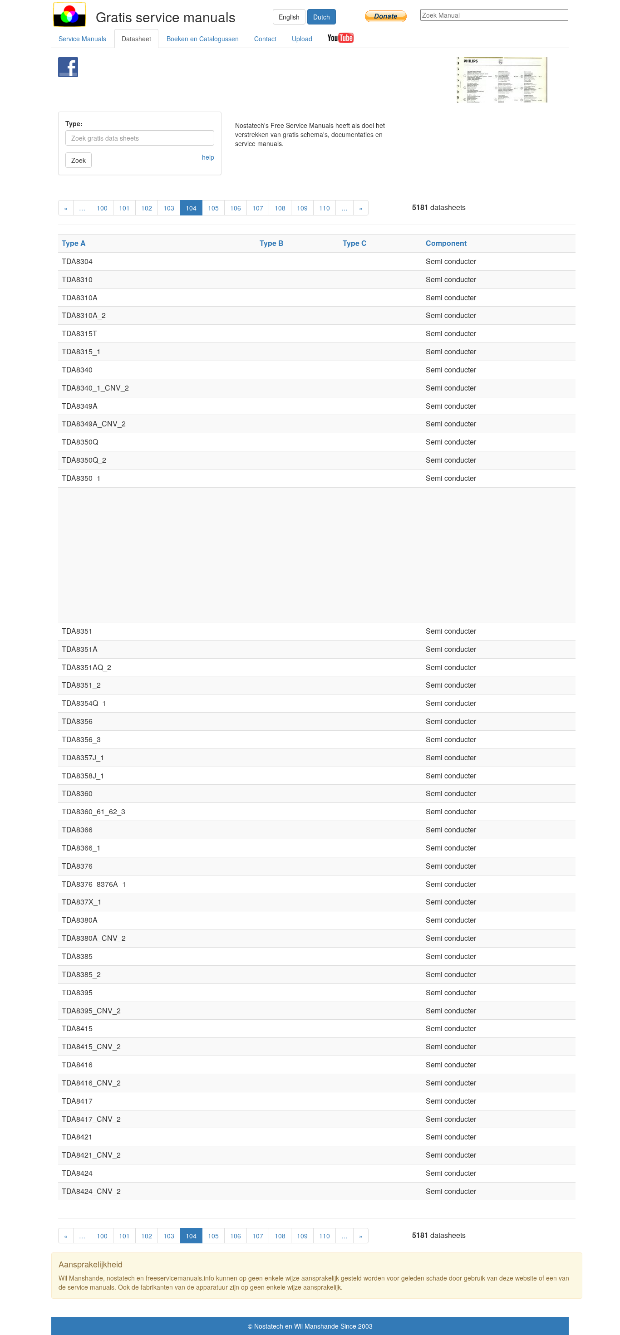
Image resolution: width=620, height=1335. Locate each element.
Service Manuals (82, 38)
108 (280, 207)
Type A (74, 243)
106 (235, 207)
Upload (302, 38)
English (289, 16)
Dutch (321, 16)
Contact (265, 38)
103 (168, 207)
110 (324, 207)
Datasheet (136, 38)
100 (102, 207)
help (208, 156)
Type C (355, 243)
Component (446, 243)
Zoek (78, 160)
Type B (272, 243)
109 (302, 207)
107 (257, 207)
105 (213, 207)
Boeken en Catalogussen (203, 38)
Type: (74, 123)
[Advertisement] (295, 80)
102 (146, 207)
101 (124, 207)
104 (191, 207)
